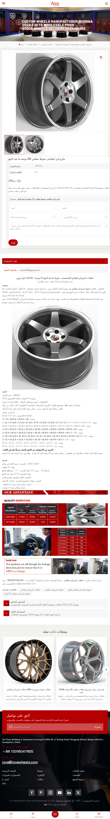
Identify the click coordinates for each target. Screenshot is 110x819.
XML (4, 783)
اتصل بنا (5, 779)
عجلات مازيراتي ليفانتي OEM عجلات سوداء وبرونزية (29, 689)
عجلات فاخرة (32, 44)
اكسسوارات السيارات (11, 775)
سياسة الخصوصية (91, 800)
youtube (59, 792)
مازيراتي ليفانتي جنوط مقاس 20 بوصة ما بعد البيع (39, 199)
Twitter (78, 792)
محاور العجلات (79, 771)
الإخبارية (40, 775)
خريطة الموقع (78, 779)
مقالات (40, 779)
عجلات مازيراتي (46, 44)
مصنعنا (40, 771)
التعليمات (76, 775)
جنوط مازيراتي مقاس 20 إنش (17, 593)
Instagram (50, 792)
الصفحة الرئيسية (9, 771)
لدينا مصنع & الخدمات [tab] (30, 270)
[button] (106, 669)
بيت (22, 44)
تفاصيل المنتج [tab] (10, 270)
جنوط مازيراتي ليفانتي (54, 589)
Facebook (32, 792)
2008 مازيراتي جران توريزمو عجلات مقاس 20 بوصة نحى (81, 690)
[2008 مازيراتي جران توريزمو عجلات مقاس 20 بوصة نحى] (81, 662)
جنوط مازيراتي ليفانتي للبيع (79, 589)
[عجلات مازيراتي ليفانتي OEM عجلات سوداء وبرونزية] (28, 662)
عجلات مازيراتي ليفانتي (30, 589)
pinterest (41, 792)
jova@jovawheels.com (20, 762)
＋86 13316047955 (17, 751)
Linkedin (69, 792)
